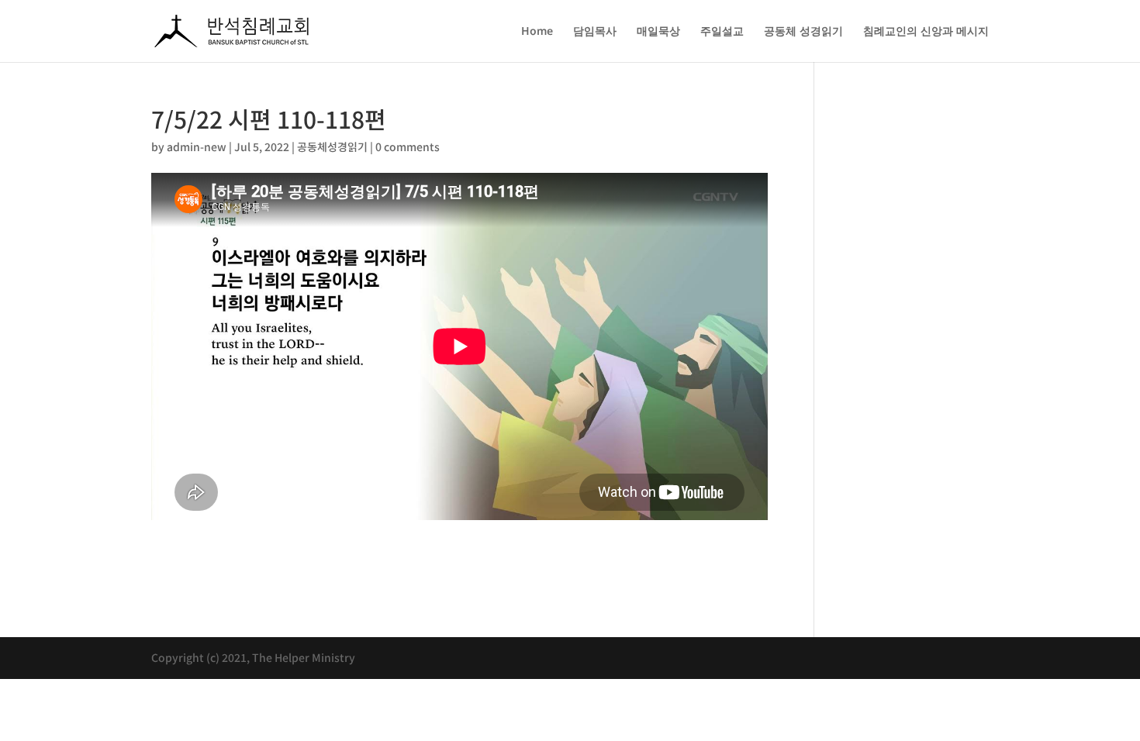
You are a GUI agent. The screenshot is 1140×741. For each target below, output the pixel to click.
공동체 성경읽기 (803, 32)
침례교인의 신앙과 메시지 (926, 32)
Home (537, 32)
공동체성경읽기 (332, 146)
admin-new (196, 146)
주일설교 (722, 32)
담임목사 (595, 32)
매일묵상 (658, 32)
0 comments (407, 146)
